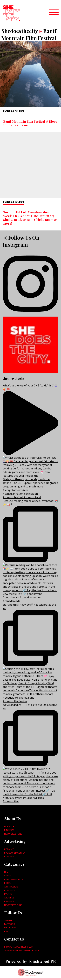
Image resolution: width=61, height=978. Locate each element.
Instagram (10, 927)
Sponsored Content (15, 852)
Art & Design (11, 886)
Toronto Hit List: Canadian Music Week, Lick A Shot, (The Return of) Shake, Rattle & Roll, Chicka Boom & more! (30, 217)
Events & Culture (13, 111)
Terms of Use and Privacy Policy (21, 950)
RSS (6, 931)
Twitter (8, 920)
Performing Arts (13, 879)
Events (8, 893)
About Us (9, 897)
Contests (9, 856)
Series (7, 875)
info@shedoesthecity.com (18, 946)
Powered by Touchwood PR (30, 961)
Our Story (10, 826)
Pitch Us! (9, 830)
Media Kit (9, 849)
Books (7, 882)
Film (6, 871)
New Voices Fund (13, 833)
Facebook (9, 924)
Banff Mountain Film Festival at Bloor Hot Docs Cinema (30, 123)
